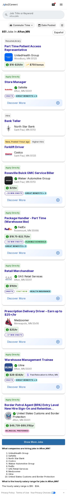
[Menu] (61, 4)
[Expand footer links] (64, 493)
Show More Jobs (33, 442)
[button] (33, 15)
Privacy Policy (8, 492)
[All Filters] (62, 25)
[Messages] (53, 4)
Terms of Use (22, 492)
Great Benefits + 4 (26, 96)
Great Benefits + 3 (35, 193)
